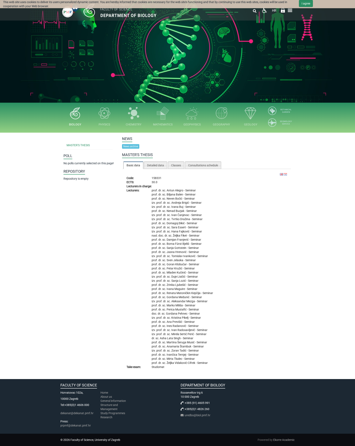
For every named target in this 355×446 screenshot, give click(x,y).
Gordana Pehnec (177, 313)
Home (104, 392)
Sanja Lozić (179, 280)
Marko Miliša (175, 305)
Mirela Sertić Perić (183, 334)
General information (113, 400)
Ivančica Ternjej (177, 354)
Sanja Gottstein (177, 247)
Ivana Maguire (176, 289)
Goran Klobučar (177, 264)
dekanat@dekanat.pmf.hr (76, 413)
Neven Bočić (175, 198)
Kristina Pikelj (180, 317)
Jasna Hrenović (177, 252)
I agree (306, 3)
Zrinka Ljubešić (176, 284)
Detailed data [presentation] (155, 165)
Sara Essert (179, 227)
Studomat (158, 367)
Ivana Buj (177, 206)
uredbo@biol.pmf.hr (197, 415)
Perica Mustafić (177, 309)
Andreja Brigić (180, 202)
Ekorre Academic (284, 439)
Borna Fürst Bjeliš (178, 243)
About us (106, 396)
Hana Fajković (180, 231)
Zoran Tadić (179, 350)
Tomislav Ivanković (183, 256)
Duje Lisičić (178, 276)
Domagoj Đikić (176, 223)
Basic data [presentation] (133, 165)
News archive (130, 146)
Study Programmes (112, 413)
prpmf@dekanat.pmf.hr (75, 425)
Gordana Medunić (178, 297)
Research (106, 417)
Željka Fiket (180, 235)
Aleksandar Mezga (183, 301)
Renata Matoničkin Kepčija (184, 293)
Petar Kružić (175, 268)
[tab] (133, 165)
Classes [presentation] (176, 165)
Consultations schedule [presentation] (203, 165)
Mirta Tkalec (175, 358)
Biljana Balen (175, 194)
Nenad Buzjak (176, 211)
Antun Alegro (175, 190)
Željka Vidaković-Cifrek (181, 362)
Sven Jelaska (175, 260)
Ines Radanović (177, 326)
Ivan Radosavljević (183, 330)
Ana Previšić (175, 321)
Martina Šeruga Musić (181, 342)
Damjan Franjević (178, 239)
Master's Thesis (78, 145)
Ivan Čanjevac (180, 215)
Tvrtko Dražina (181, 219)
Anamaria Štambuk (179, 346)
